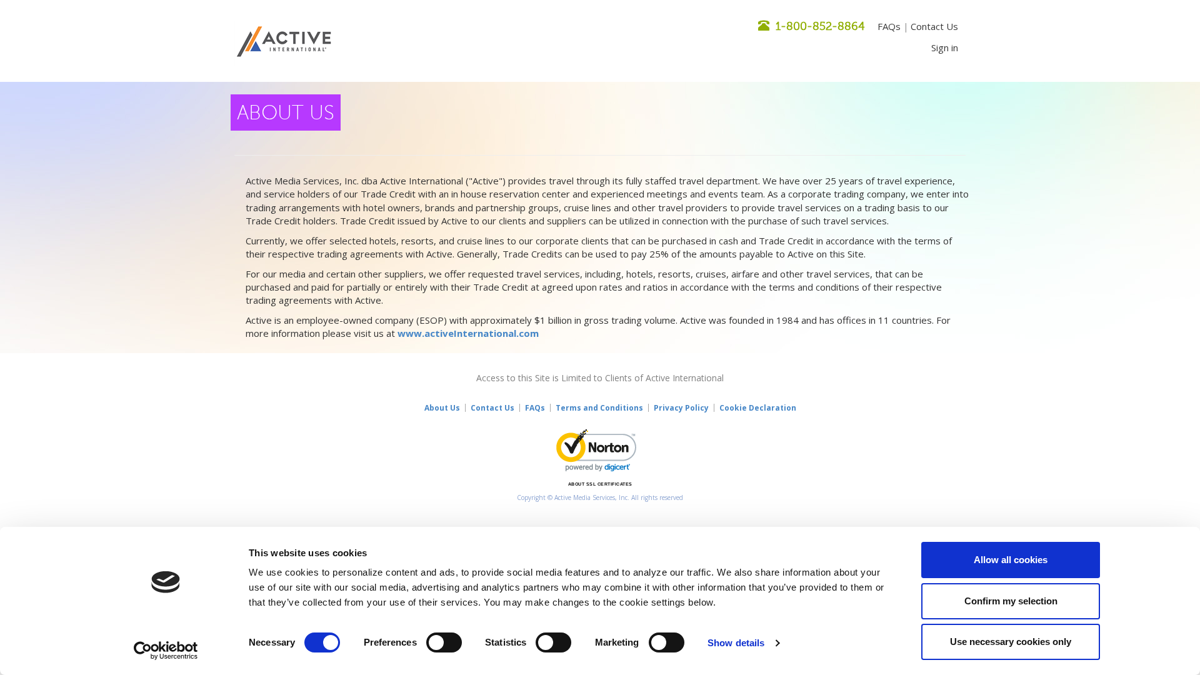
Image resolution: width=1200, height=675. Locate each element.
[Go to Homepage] (284, 42)
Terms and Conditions (599, 407)
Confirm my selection (1011, 601)
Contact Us (934, 26)
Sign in (944, 47)
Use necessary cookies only (1010, 641)
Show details (736, 643)
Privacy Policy (681, 407)
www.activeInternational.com (468, 333)
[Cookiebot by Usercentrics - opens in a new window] (166, 650)
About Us (442, 407)
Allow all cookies (1011, 559)
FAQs (889, 26)
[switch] (444, 642)
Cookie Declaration (757, 407)
